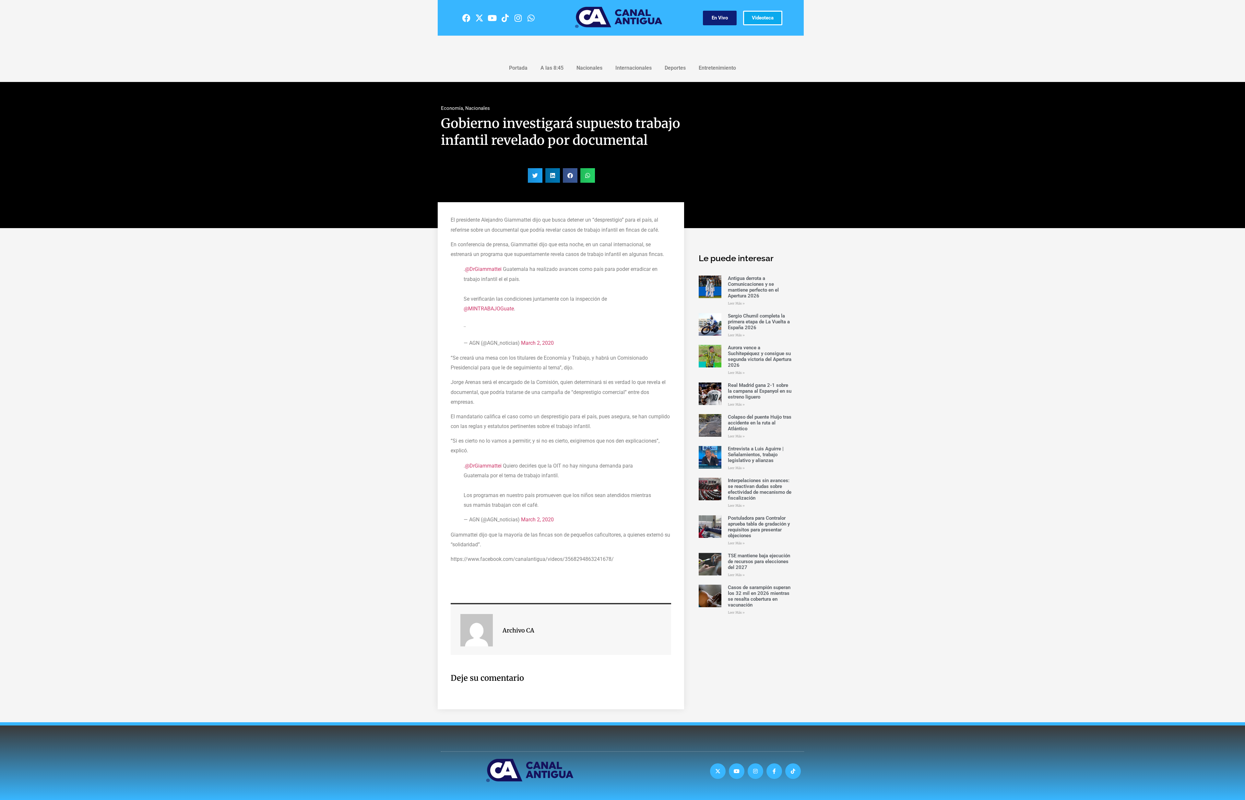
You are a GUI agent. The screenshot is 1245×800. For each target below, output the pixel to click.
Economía (452, 108)
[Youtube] (492, 17)
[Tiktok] (505, 17)
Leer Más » (736, 303)
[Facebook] (466, 17)
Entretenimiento (717, 68)
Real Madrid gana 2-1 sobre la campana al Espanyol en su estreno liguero (759, 391)
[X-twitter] (479, 17)
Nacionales (589, 68)
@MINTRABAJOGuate (489, 309)
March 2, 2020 (537, 343)
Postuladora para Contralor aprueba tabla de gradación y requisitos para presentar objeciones (759, 527)
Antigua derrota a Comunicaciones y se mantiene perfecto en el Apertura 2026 (753, 287)
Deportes (675, 68)
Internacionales (633, 68)
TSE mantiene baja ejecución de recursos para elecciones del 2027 (759, 561)
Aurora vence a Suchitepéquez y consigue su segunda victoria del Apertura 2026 (759, 356)
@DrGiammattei (483, 269)
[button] (535, 175)
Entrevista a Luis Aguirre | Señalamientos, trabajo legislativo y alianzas (756, 454)
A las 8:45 (551, 68)
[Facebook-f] (774, 771)
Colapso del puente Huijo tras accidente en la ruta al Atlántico (759, 423)
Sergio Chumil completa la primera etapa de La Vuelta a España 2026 (759, 321)
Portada (518, 68)
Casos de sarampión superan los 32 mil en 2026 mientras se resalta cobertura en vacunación (759, 596)
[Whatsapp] (531, 17)
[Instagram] (518, 17)
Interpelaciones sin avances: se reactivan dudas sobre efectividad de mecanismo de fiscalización (759, 489)
